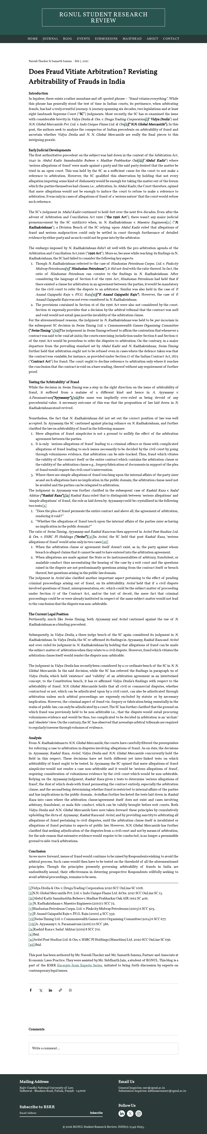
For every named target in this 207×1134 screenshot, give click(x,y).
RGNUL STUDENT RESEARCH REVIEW (103, 18)
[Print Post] (70, 990)
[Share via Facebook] (31, 990)
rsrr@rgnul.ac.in (154, 1088)
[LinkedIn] (121, 1113)
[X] (130, 1113)
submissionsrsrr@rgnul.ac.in (167, 1091)
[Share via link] (60, 990)
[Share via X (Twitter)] (40, 990)
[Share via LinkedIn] (50, 990)
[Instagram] (138, 1113)
